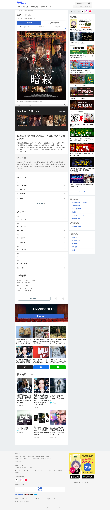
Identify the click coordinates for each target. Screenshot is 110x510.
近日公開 (25, 7)
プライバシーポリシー (27, 499)
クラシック (30, 470)
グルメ (49, 470)
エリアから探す (76, 226)
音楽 (89, 3)
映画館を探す (34, 7)
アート (16, 470)
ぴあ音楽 (30, 468)
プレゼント (75, 247)
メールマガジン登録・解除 (22, 501)
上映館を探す (55, 23)
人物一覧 (17, 472)
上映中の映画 (76, 205)
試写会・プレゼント (47, 7)
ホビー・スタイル (57, 470)
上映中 (18, 7)
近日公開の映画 (76, 209)
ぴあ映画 (25, 10)
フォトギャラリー (25, 27)
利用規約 (48, 499)
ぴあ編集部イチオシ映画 (79, 202)
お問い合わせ (55, 499)
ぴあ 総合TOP (80, 3)
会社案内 (17, 499)
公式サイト (35, 298)
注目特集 (75, 244)
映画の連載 (18, 461)
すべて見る (60, 111)
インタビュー (76, 240)
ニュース (75, 237)
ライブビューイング (78, 215)
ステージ (22, 470)
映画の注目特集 (37, 459)
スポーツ (37, 470)
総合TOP (17, 468)
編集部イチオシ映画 (20, 456)
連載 (73, 250)
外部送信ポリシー (39, 499)
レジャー (43, 470)
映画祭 (74, 212)
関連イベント (76, 218)
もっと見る (40, 203)
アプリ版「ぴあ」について (83, 482)
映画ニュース (27, 459)
